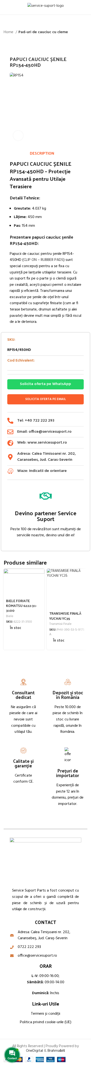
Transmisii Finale (60, 624)
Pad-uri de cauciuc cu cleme (43, 32)
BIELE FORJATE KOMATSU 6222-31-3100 (21, 605)
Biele (9, 616)
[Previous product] (75, 43)
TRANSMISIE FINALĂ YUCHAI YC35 (65, 615)
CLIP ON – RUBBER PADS (43, 260)
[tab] (42, 153)
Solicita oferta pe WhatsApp (45, 384)
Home (9, 32)
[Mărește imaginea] (18, 135)
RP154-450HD (27, 171)
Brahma (56, 1051)
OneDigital (34, 1051)
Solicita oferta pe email (45, 399)
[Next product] (85, 43)
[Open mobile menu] (5, 7)
